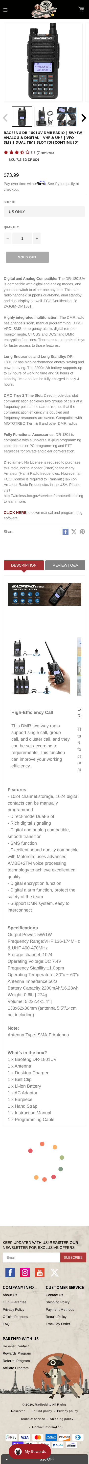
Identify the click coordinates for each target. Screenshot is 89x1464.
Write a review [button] (14, 161)
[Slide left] (5, 117)
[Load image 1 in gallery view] (22, 117)
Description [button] (24, 565)
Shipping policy (61, 1419)
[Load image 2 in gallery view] (44, 117)
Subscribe (73, 1257)
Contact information (47, 1427)
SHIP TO (9, 202)
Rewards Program (17, 1353)
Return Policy (56, 1317)
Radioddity (43, 1404)
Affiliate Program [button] (16, 1368)
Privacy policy (67, 1411)
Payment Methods (60, 1309)
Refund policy (41, 1411)
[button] (81, 9)
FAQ (6, 1324)
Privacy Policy (13, 1309)
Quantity (11, 227)
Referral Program (16, 1361)
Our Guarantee (14, 1302)
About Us (10, 1295)
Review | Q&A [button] (65, 565)
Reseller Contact (16, 1346)
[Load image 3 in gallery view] (67, 117)
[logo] (44, 9)
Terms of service (33, 1419)
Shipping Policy (57, 1302)
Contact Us (54, 1295)
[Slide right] (83, 117)
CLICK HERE (15, 512)
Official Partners (15, 1317)
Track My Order (58, 1324)
